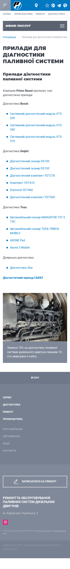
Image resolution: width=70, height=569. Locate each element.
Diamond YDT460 (21, 190)
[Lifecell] (53, 5)
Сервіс (7, 14)
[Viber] (65, 6)
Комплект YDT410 (22, 183)
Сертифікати (11, 436)
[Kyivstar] (47, 5)
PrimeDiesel (9, 37)
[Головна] (17, 5)
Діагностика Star (21, 267)
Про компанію (12, 429)
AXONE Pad (17, 240)
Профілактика (23, 14)
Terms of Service (60, 531)
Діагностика (56, 14)
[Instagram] (5, 522)
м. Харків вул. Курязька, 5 (20, 513)
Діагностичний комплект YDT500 (32, 197)
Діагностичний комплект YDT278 (32, 175)
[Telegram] (59, 6)
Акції (6, 443)
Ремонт (40, 14)
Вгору (35, 377)
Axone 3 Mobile (20, 247)
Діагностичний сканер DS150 (29, 168)
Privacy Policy (45, 531)
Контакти (9, 450)
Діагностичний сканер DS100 (29, 161)
